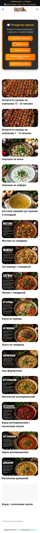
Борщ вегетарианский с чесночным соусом (16, 424)
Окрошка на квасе (12, 159)
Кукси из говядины (13, 344)
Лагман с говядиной (13, 292)
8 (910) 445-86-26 (16, 1)
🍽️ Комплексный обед (20, 64)
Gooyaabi (33, 530)
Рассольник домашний (15, 478)
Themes (18, 530)
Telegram (28, 1)
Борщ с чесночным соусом (17, 504)
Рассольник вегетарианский (18, 396)
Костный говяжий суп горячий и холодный (20, 213)
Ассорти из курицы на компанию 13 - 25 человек (17, 102)
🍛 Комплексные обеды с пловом (20, 57)
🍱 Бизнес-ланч (20, 44)
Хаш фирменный (12, 370)
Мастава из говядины (14, 240)
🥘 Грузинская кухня (20, 50)
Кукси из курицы (12, 318)
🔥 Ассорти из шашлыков (20, 38)
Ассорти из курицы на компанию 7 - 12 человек (16, 131)
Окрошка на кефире (14, 185)
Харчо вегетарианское (15, 452)
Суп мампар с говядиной (16, 266)
